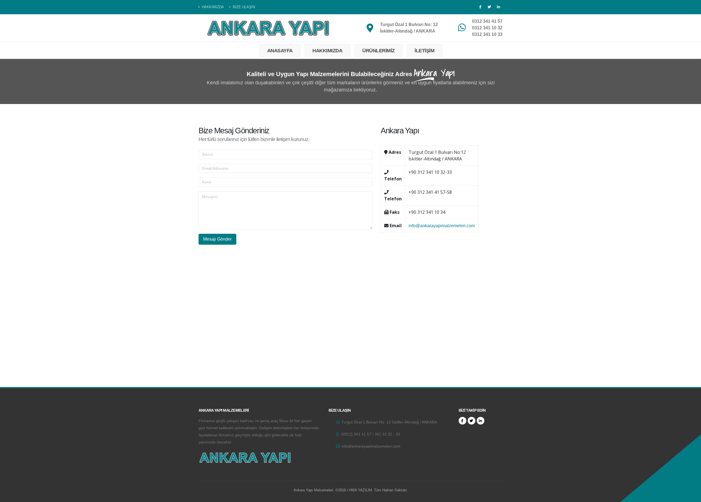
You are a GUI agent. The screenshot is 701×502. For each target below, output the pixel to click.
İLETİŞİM (424, 50)
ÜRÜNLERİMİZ (378, 50)
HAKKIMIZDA (212, 7)
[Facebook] (480, 7)
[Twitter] (489, 7)
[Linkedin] (498, 7)
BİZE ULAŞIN (243, 7)
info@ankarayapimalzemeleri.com (442, 225)
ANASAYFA (280, 50)
